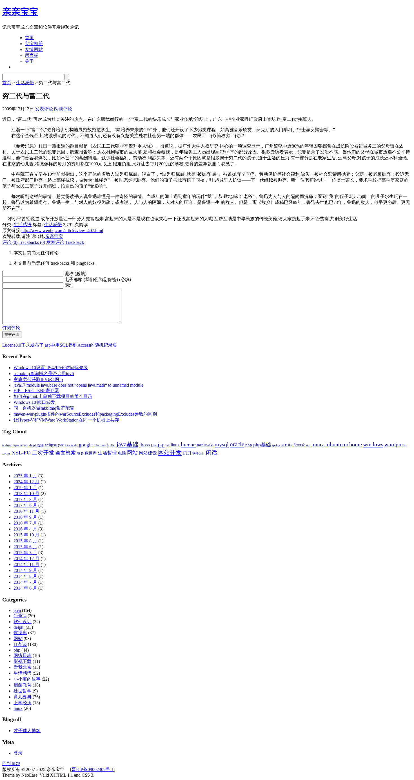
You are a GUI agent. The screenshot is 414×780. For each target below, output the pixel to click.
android (7, 445)
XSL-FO (21, 453)
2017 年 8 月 (25, 499)
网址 (69, 285)
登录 (18, 753)
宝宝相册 (34, 43)
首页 (29, 37)
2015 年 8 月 (25, 540)
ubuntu (335, 444)
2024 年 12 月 (26, 481)
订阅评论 (11, 328)
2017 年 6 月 (25, 505)
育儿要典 (23, 696)
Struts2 (299, 445)
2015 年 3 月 (25, 552)
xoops (6, 453)
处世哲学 (23, 690)
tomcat (318, 444)
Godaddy (71, 445)
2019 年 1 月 (25, 487)
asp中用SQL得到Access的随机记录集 (81, 345)
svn (308, 445)
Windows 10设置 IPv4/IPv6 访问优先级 (51, 367)
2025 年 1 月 (25, 475)
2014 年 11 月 (26, 564)
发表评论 (44, 108)
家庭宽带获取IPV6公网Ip (38, 379)
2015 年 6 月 (25, 546)
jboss (144, 444)
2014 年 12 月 (26, 558)
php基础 (262, 444)
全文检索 (65, 453)
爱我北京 (23, 667)
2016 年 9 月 (25, 517)
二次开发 (43, 452)
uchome (353, 444)
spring (276, 445)
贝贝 (187, 453)
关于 (29, 61)
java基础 (127, 444)
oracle (237, 444)
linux (175, 444)
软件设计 (198, 453)
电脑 (122, 453)
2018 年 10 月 (26, 493)
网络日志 (23, 655)
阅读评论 (63, 108)
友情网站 (34, 49)
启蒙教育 (23, 685)
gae (61, 444)
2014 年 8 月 (25, 576)
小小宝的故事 (27, 679)
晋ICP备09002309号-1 (93, 769)
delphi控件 (36, 445)
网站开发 (170, 452)
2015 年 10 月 (26, 534)
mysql (222, 444)
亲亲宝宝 (20, 12)
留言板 (31, 55)
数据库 (91, 453)
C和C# (20, 615)
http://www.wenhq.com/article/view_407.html (62, 230)
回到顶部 (11, 763)
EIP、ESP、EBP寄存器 (36, 390)
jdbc (154, 445)
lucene (188, 444)
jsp (161, 444)
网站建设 (148, 453)
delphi (19, 627)
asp (26, 445)
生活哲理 (107, 453)
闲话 (211, 452)
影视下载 (23, 661)
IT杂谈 (20, 644)
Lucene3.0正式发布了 (23, 345)
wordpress (395, 444)
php (248, 444)
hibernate (100, 445)
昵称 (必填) (75, 273)
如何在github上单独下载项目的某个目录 (53, 396)
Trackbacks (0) (32, 242)
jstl (168, 445)
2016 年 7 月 (25, 523)
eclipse (51, 444)
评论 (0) (9, 242)
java (111, 444)
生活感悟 (25, 82)
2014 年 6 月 (25, 588)
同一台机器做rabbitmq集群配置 (44, 408)
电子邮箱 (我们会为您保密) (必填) (97, 279)
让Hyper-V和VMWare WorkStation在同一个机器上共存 (66, 420)
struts (286, 444)
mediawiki (205, 445)
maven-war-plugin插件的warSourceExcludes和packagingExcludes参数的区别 (85, 414)
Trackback (74, 242)
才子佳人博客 (27, 730)
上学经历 (23, 702)
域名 (80, 453)
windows (373, 444)
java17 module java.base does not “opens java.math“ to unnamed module (78, 385)
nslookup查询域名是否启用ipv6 (44, 373)
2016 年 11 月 (26, 511)
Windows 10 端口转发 (34, 402)
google (86, 444)
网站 (132, 453)
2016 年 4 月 (25, 529)
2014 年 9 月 (25, 570)
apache (18, 445)
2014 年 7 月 (25, 582)
